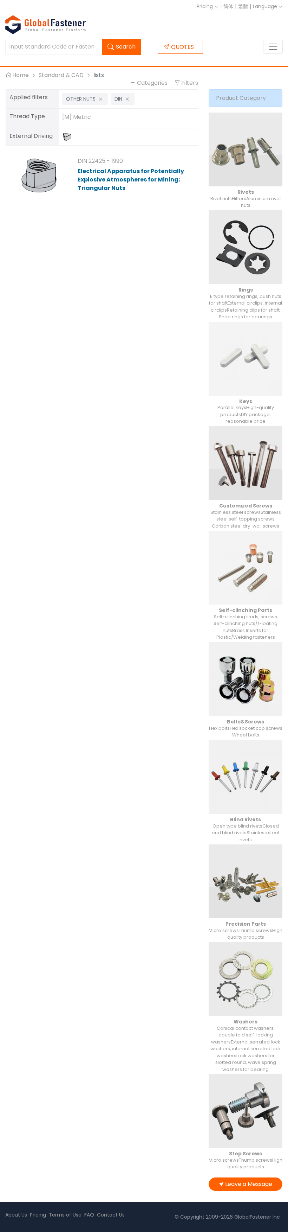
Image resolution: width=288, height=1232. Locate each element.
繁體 (243, 6)
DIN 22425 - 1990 (100, 161)
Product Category (241, 98)
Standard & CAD (61, 75)
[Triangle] (69, 137)
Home (20, 75)
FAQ (89, 1214)
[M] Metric (76, 117)
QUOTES (182, 47)
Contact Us (111, 1214)
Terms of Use (65, 1214)
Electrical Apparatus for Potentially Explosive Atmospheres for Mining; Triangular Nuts (131, 179)
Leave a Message (248, 1184)
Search (126, 47)
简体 (228, 6)
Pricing (205, 6)
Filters (189, 83)
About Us (16, 1214)
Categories (152, 83)
